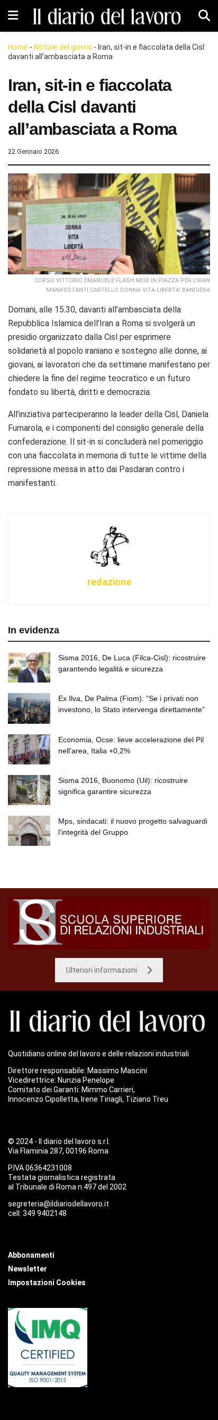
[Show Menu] (13, 16)
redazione (109, 581)
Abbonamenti (31, 1255)
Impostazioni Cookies (47, 1282)
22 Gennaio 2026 (33, 151)
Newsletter (27, 1269)
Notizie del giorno (63, 47)
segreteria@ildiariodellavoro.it (58, 1204)
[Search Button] (204, 16)
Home (18, 47)
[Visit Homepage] (108, 16)
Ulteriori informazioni (101, 970)
